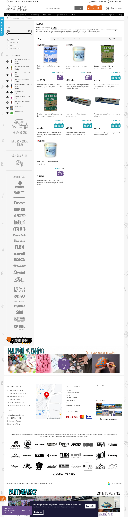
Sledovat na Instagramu (110, 419)
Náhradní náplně (92, 434)
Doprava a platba (71, 398)
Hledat (79, 8)
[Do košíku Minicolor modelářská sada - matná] (87, 125)
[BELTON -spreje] (88, 444)
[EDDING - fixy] (113, 455)
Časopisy (59, 436)
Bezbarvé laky (49, 434)
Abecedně (76, 39)
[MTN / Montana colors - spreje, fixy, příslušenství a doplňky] (15, 444)
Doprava (103, 1)
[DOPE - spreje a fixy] (64, 444)
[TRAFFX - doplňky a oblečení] (70, 474)
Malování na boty (83, 436)
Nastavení (38, 512)
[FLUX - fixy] (64, 455)
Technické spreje (27, 434)
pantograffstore (15, 424)
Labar (55, 28)
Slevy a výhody (70, 400)
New (12, 45)
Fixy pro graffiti (71, 434)
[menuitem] (8, 14)
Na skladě (14, 40)
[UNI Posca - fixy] (76, 455)
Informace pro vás (115, 1)
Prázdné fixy (102, 434)
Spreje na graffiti (16, 434)
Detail (60, 77)
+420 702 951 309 (15, 418)
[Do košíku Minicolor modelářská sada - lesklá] (116, 125)
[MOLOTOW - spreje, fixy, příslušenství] (40, 444)
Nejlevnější (56, 39)
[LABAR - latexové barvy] (112, 466)
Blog (67, 403)
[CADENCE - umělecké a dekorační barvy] (100, 466)
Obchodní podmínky (72, 392)
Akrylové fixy (81, 434)
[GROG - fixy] (40, 455)
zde (72, 507)
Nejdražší (66, 39)
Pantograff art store (16, 421)
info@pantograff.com (17, 415)
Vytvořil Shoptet (116, 483)
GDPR (68, 395)
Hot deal (14, 42)
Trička (53, 436)
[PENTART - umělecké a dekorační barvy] (64, 466)
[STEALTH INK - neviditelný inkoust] (27, 466)
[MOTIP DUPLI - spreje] (76, 444)
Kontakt (68, 390)
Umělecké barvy (112, 434)
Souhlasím (90, 506)
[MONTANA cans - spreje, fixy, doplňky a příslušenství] (52, 444)
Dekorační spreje (60, 434)
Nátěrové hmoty (45, 436)
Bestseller (14, 48)
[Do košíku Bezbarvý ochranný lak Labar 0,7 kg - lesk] (59, 125)
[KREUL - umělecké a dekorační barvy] (88, 466)
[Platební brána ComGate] (79, 417)
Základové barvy (39, 434)
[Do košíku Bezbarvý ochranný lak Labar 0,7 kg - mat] (116, 77)
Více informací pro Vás (73, 405)
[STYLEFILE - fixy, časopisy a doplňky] (58, 474)
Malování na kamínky (69, 436)
